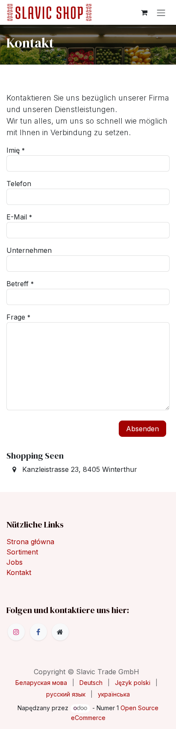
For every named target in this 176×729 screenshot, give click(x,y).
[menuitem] (41, 682)
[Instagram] (16, 631)
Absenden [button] (142, 428)
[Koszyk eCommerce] (144, 12)
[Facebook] (38, 631)
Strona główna (30, 541)
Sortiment (22, 552)
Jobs (14, 562)
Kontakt (18, 572)
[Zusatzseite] (60, 631)
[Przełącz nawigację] (161, 12)
